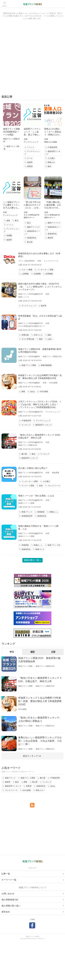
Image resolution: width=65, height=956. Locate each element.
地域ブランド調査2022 (45, 726)
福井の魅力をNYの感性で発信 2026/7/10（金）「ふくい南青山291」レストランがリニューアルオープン (40, 286)
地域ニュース (23, 297)
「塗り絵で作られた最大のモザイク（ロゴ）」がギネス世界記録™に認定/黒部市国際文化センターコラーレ (32, 205)
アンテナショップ (31, 142)
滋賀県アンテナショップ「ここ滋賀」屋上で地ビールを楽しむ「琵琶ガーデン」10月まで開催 (32, 131)
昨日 (12, 651)
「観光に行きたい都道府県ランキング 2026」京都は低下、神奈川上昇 (40, 436)
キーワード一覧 (9, 879)
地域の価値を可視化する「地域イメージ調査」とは (38, 527)
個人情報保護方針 (10, 899)
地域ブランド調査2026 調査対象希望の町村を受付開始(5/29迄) (39, 350)
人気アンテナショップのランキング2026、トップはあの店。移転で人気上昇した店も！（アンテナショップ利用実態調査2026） (39, 404)
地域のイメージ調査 (26, 503)
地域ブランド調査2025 (27, 445)
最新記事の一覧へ (32, 560)
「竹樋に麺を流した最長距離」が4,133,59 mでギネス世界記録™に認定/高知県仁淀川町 (52, 205)
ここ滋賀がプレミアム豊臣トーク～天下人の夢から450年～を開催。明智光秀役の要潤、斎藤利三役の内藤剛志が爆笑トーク (12, 205)
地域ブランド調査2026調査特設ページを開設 (11, 131)
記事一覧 (6, 873)
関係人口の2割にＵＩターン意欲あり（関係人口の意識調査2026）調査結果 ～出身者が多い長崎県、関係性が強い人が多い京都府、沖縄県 (52, 131)
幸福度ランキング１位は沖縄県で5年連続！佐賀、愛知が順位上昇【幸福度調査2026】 (40, 376)
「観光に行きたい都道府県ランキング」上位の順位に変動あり (40, 719)
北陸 (47, 294)
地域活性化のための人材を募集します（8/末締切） (39, 255)
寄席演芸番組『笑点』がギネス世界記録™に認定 (40, 317)
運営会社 (6, 911)
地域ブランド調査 (25, 666)
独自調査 (55, 472)
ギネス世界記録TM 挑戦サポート (31, 326)
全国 (25, 139)
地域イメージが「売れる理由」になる (36, 495)
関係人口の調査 (50, 142)
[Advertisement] (32, 58)
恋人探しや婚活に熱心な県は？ (33, 468)
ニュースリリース (51, 261)
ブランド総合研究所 (26, 261)
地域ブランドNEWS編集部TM (30, 294)
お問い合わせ (8, 893)
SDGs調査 (53, 383)
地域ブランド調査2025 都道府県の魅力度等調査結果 (39, 659)
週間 (32, 651)
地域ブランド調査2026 (52, 356)
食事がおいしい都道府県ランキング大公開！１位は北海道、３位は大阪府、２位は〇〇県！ (40, 741)
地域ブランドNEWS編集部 (29, 356)
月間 (53, 651)
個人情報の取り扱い (11, 905)
